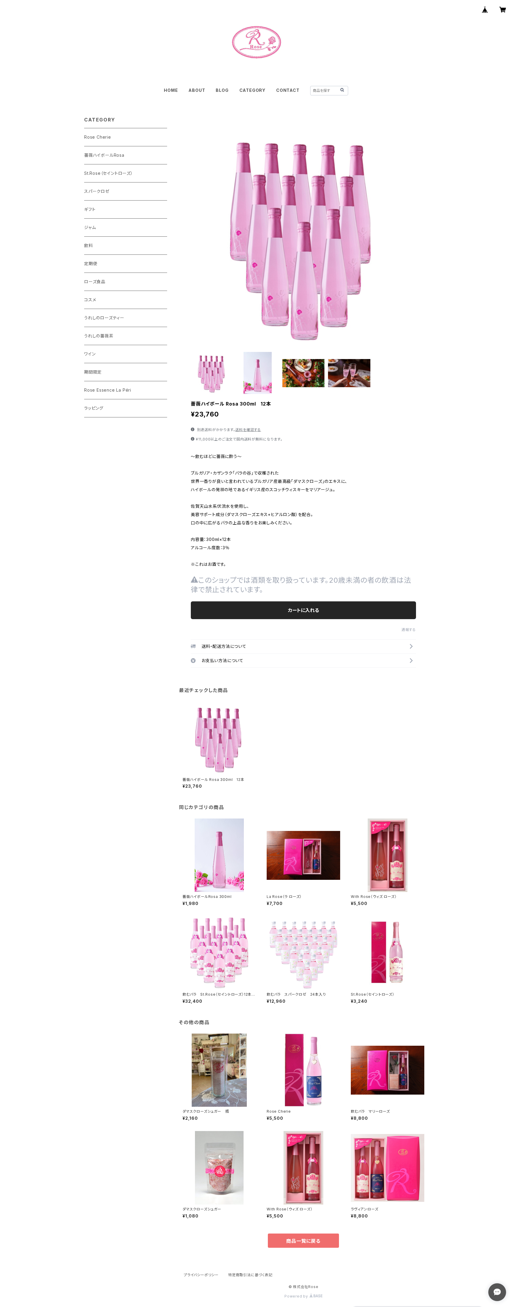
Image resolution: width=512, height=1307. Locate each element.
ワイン (89, 353)
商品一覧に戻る (303, 1241)
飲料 (88, 245)
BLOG (222, 90)
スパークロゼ (97, 191)
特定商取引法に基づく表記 (250, 1275)
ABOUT (196, 90)
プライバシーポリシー (201, 1275)
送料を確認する (248, 429)
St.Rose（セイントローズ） (108, 173)
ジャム (90, 227)
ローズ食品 (94, 281)
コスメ (90, 299)
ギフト (89, 209)
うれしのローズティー (104, 317)
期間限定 (93, 371)
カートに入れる (303, 610)
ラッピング (93, 408)
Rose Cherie (97, 137)
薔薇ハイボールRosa (104, 155)
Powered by (296, 1296)
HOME (171, 90)
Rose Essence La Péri (107, 390)
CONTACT (288, 90)
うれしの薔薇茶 (98, 335)
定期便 (90, 263)
